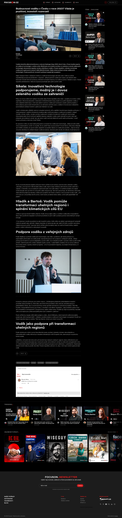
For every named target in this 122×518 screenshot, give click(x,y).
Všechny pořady (112, 432)
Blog (77, 2)
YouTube (82, 500)
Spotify (82, 498)
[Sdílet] (76, 56)
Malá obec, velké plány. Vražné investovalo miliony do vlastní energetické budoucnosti (96, 129)
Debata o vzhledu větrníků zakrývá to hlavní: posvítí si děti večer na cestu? (96, 25)
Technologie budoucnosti (51, 362)
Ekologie (33, 362)
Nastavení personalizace (86, 507)
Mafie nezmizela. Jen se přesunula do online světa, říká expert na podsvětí (70, 422)
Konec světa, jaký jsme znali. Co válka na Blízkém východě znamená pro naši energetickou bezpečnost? (96, 46)
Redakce (63, 498)
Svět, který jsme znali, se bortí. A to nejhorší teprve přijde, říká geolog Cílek (44, 422)
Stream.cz (83, 502)
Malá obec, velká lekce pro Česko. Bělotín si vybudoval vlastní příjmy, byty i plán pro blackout (95, 67)
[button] (118, 414)
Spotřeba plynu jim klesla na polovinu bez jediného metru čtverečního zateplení (95, 109)
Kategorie (57, 2)
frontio (116, 516)
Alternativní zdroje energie (23, 362)
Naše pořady (9, 496)
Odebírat (80, 485)
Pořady (48, 2)
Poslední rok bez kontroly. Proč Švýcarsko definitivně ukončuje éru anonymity (96, 423)
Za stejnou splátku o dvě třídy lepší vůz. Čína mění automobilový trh (96, 88)
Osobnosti (68, 2)
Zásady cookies (65, 500)
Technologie (40, 362)
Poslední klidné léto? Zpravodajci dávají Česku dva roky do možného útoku (18, 422)
